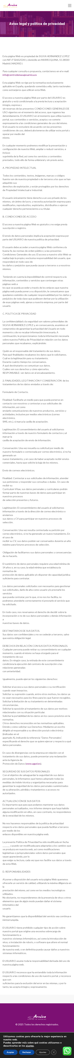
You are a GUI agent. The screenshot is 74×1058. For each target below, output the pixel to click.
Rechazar (26, 1052)
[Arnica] (10, 5)
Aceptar (10, 1052)
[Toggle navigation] (69, 5)
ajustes (30, 1045)
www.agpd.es (33, 763)
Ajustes (42, 1052)
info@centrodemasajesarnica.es (20, 74)
